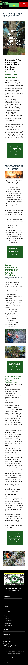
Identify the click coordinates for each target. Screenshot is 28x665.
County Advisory (8, 620)
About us (6, 604)
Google (6, 616)
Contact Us (7, 611)
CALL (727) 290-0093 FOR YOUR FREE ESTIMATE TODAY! (15, 150)
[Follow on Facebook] (13, 658)
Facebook (6, 618)
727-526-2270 (24, 4)
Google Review (8, 625)
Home (5, 602)
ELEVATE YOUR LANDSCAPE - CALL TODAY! (14, 367)
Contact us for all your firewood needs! (14, 251)
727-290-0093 (6, 638)
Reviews (6, 609)
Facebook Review (8, 623)
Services (6, 606)
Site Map (6, 662)
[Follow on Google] (15, 658)
